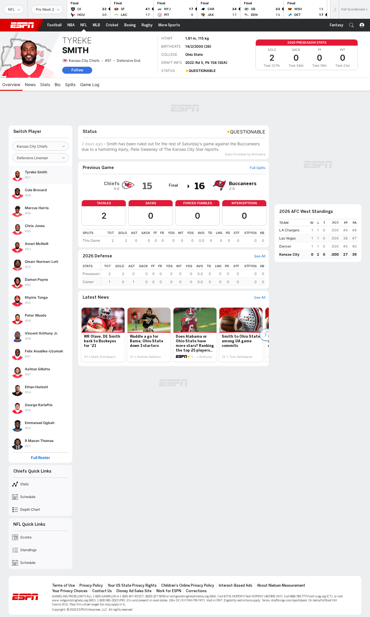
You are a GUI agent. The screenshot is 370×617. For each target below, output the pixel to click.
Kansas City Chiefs (84, 60)
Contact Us (102, 591)
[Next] (334, 9)
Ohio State (194, 54)
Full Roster (40, 458)
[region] (173, 236)
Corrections (196, 591)
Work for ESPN (168, 591)
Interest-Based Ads (235, 585)
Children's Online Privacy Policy (187, 585)
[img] (188, 186)
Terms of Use (63, 585)
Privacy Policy (91, 585)
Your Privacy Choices (70, 591)
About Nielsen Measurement (281, 585)
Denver (285, 246)
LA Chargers (289, 230)
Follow (77, 70)
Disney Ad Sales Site (133, 591)
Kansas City (289, 254)
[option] (103, 335)
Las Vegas (287, 238)
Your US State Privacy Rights (132, 585)
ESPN (22, 25)
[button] (351, 25)
